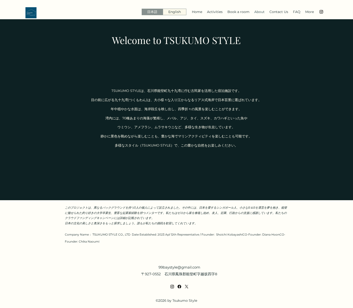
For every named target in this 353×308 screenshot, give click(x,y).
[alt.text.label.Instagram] (321, 11)
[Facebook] (179, 286)
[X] (186, 286)
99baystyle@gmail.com (179, 267)
